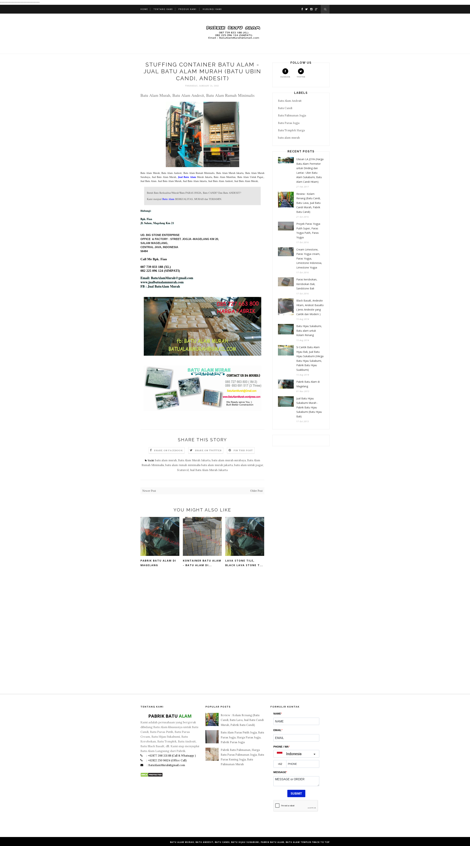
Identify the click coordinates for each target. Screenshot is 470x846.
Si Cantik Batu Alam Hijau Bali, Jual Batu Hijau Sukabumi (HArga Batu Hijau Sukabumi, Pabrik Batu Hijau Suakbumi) (309, 358)
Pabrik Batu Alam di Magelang (158, 563)
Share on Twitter (208, 450)
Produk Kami (187, 9)
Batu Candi (285, 108)
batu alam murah (166, 460)
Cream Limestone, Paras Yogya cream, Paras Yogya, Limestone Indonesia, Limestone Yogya (309, 258)
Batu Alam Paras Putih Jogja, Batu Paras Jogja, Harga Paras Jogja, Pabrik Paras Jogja (242, 737)
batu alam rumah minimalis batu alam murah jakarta (199, 465)
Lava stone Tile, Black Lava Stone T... (244, 563)
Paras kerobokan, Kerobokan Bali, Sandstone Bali (306, 284)
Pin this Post (243, 450)
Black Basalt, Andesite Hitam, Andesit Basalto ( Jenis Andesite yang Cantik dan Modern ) (310, 307)
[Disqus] (202, 628)
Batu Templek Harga (291, 130)
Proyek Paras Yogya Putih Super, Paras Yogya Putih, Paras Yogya (308, 230)
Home (144, 9)
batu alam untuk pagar (248, 465)
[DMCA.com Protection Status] (151, 776)
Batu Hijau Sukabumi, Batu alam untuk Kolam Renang (309, 330)
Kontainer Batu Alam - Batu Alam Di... (202, 563)
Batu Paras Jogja (288, 123)
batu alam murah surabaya (229, 460)
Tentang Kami (163, 9)
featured (183, 470)
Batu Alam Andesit (290, 100)
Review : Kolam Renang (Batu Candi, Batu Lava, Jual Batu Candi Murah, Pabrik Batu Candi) (308, 203)
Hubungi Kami (212, 9)
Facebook (285, 77)
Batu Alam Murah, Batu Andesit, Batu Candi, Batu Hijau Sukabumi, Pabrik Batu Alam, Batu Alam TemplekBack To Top (250, 842)
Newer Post (149, 490)
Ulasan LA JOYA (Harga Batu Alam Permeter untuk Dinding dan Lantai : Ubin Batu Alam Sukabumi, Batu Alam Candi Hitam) (309, 170)
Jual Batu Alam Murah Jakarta (209, 470)
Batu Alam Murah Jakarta (194, 460)
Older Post (256, 490)
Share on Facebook (168, 450)
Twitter (301, 77)
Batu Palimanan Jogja (292, 115)
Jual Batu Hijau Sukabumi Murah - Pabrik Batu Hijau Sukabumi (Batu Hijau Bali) (309, 407)
